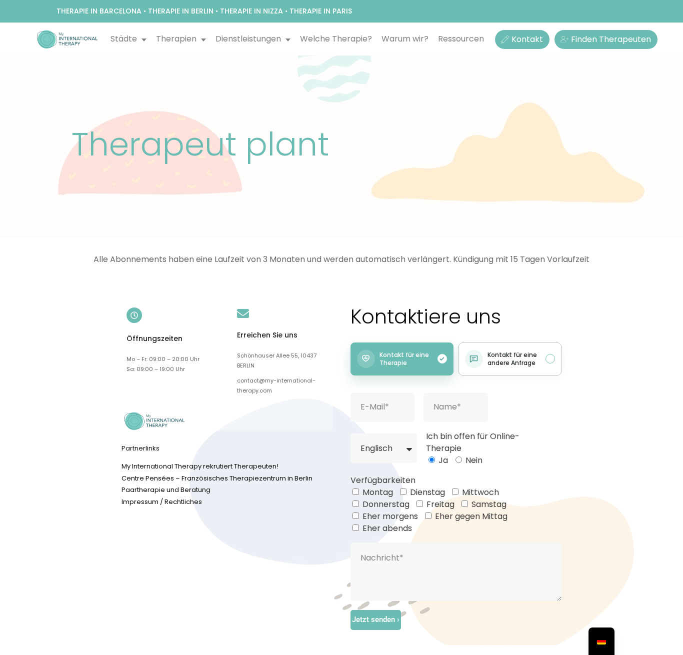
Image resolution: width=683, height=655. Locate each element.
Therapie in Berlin (181, 11)
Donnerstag (386, 504)
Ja (443, 460)
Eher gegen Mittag (471, 516)
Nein (474, 460)
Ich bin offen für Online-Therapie (473, 442)
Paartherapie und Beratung (166, 489)
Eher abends (387, 528)
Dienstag (427, 492)
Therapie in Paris (321, 11)
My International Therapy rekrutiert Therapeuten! (200, 466)
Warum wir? (405, 38)
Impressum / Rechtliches (162, 501)
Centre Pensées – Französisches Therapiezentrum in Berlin (217, 478)
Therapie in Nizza (251, 11)
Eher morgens (390, 516)
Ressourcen (461, 38)
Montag (377, 492)
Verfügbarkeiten (383, 480)
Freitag (440, 504)
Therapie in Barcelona (99, 11)
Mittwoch (480, 492)
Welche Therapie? (336, 38)
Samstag (489, 504)
